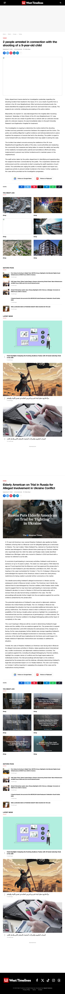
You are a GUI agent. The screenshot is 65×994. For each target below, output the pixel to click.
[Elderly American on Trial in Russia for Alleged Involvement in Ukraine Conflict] (32, 519)
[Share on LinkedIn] (14, 53)
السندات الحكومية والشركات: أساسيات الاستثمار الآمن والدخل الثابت (26, 439)
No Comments (18, 49)
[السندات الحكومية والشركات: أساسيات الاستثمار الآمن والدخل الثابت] (32, 420)
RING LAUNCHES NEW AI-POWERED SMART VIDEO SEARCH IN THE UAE (30, 307)
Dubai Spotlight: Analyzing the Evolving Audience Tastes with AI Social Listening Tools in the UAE (34, 357)
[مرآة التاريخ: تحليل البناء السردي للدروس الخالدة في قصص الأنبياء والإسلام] (32, 379)
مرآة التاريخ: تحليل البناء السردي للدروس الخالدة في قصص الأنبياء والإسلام (28, 398)
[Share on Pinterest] (10, 53)
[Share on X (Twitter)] (7, 53)
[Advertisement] (32, 18)
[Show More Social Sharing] (20, 53)
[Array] (17, 205)
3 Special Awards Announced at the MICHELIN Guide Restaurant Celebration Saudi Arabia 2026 (35, 299)
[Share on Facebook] (4, 53)
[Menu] (5, 3)
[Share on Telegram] (17, 53)
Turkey (5, 38)
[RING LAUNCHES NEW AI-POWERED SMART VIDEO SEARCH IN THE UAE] (6, 309)
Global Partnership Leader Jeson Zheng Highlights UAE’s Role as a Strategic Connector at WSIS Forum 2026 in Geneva (35, 290)
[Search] (60, 3)
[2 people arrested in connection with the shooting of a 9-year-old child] (32, 76)
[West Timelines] (32, 3)
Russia (4, 481)
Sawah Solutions (48, 988)
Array (4, 215)
